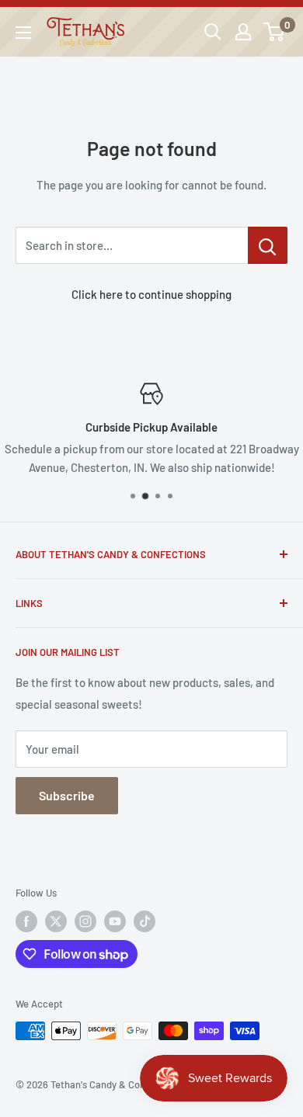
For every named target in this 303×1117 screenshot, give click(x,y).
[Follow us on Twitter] (56, 921)
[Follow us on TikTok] (144, 921)
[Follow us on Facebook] (26, 921)
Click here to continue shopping (151, 294)
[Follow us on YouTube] (115, 921)
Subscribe (67, 795)
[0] (274, 32)
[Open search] (212, 31)
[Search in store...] (267, 245)
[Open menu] (23, 32)
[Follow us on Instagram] (85, 921)
